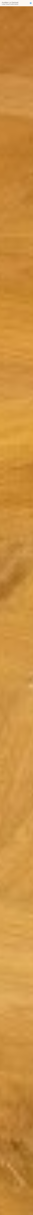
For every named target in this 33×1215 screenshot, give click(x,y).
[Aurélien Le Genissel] (13, 3)
